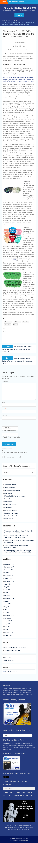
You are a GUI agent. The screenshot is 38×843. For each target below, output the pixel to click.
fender (14, 53)
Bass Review (8, 493)
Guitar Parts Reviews (10, 504)
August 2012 (8, 621)
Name (4, 402)
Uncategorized (8, 519)
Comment (5, 381)
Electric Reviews (9, 499)
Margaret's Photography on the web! (15, 647)
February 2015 (8, 595)
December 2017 (9, 564)
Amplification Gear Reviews (12, 490)
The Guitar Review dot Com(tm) (19, 7)
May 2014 (7, 607)
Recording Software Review (12, 516)
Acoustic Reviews (9, 487)
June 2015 (7, 589)
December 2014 (9, 598)
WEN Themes (24, 840)
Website (4, 415)
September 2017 (9, 570)
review (25, 53)
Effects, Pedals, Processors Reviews (15, 496)
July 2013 (7, 612)
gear (18, 53)
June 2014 (7, 604)
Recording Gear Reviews (11, 513)
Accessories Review (16, 50)
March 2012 (7, 629)
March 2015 (7, 592)
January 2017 (8, 578)
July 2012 (7, 624)
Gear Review (26, 50)
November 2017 (9, 567)
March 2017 (7, 572)
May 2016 (7, 587)
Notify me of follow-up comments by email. (14, 452)
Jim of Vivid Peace (20, 46)
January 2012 (8, 635)
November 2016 (9, 581)
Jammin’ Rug (13, 260)
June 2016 (7, 584)
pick (21, 53)
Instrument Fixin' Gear (10, 510)
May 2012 (7, 626)
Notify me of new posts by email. (11, 457)
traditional (30, 53)
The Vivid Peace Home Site (12, 650)
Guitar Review (8, 507)
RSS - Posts (7, 657)
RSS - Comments (9, 660)
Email (4, 409)
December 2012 (9, 615)
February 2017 (8, 575)
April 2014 (7, 609)
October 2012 (8, 618)
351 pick (9, 53)
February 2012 (8, 632)
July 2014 (7, 601)
